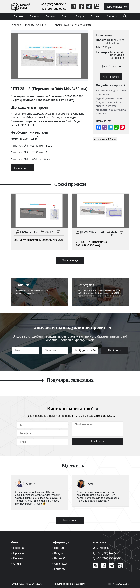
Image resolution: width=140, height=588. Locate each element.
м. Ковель (102, 548)
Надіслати (114, 350)
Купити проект (22, 168)
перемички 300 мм (105, 139)
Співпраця (61, 563)
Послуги (50, 16)
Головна (18, 16)
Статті (65, 16)
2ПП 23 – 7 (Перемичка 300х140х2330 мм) (91, 243)
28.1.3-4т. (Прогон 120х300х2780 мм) (38, 239)
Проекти (34, 16)
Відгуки (80, 16)
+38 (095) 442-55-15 (53, 4)
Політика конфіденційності (70, 583)
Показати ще (70, 260)
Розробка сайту (120, 584)
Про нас (95, 16)
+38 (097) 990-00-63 (53, 8)
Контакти (111, 16)
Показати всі (70, 520)
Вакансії (59, 558)
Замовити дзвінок (116, 6)
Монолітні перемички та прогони (117, 55)
